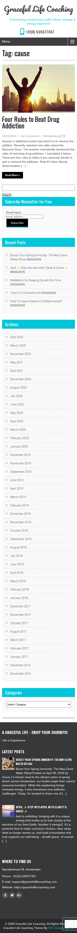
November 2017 (20, 614)
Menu (6, 41)
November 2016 (20, 673)
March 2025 (18, 345)
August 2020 (18, 387)
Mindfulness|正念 (55, 136)
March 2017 (18, 640)
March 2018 (18, 581)
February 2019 (19, 505)
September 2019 (20, 471)
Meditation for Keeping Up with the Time (35, 280)
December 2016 (20, 665)
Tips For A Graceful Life (25, 292)
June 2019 (17, 480)
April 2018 (16, 572)
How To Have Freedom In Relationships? (36, 301)
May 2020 (16, 412)
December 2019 (20, 455)
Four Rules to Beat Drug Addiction (30, 122)
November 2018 (20, 522)
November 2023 (20, 354)
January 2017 (19, 656)
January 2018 (19, 598)
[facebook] (5, 895)
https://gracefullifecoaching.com (34, 887)
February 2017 (19, 648)
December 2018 (20, 513)
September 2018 (20, 539)
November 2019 (20, 463)
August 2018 (18, 547)
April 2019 (16, 488)
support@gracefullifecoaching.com (34, 881)
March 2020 (18, 429)
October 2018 (19, 530)
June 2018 (17, 564)
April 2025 (16, 337)
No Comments (30, 136)
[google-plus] (19, 895)
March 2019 (18, 497)
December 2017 (20, 606)
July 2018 (16, 556)
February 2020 (19, 438)
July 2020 (16, 396)
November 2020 (20, 379)
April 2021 (16, 370)
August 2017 (18, 631)
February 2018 (19, 589)
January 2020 (19, 446)
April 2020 (16, 421)
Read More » (12, 175)
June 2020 (17, 404)
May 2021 (16, 362)
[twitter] (12, 895)
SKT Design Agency (61, 928)
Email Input (13, 212)
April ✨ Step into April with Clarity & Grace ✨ (39, 267)
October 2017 (19, 623)
